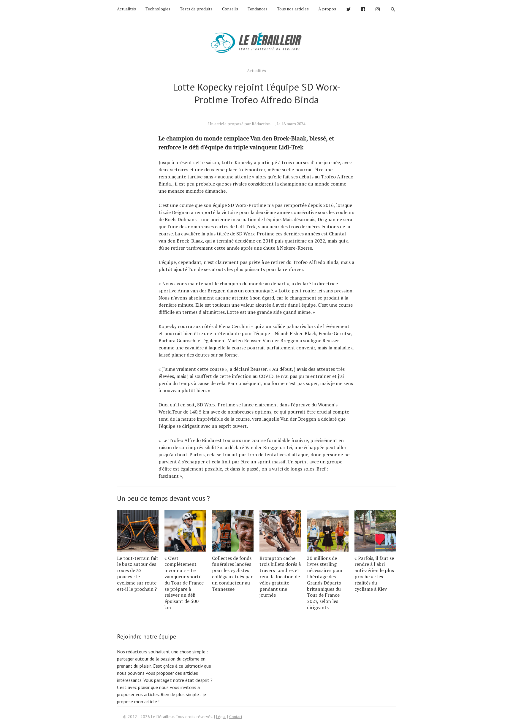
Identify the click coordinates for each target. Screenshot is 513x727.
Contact (235, 716)
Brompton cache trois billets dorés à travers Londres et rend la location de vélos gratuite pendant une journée (280, 576)
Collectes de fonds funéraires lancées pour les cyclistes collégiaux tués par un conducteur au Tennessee (232, 573)
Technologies (157, 9)
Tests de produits (196, 9)
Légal (221, 716)
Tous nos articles (293, 9)
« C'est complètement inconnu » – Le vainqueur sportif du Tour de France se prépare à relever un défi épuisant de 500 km (184, 583)
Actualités (126, 9)
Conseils (230, 9)
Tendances (257, 9)
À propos (327, 9)
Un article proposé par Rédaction (239, 123)
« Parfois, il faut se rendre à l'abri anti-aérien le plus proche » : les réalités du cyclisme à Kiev (374, 573)
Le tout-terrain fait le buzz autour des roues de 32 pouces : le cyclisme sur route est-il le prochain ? (137, 573)
